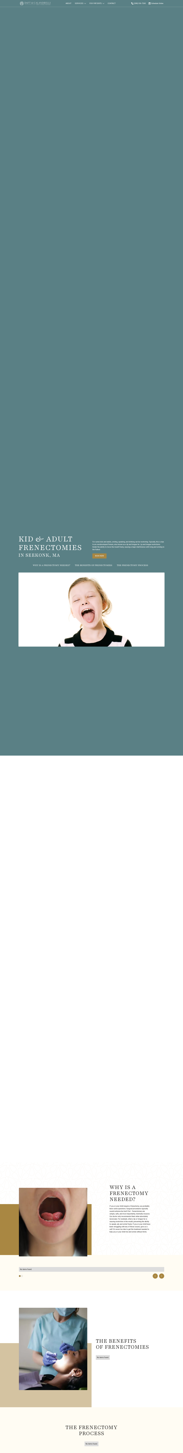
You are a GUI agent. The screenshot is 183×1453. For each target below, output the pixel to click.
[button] (80, 3)
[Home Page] (35, 3)
